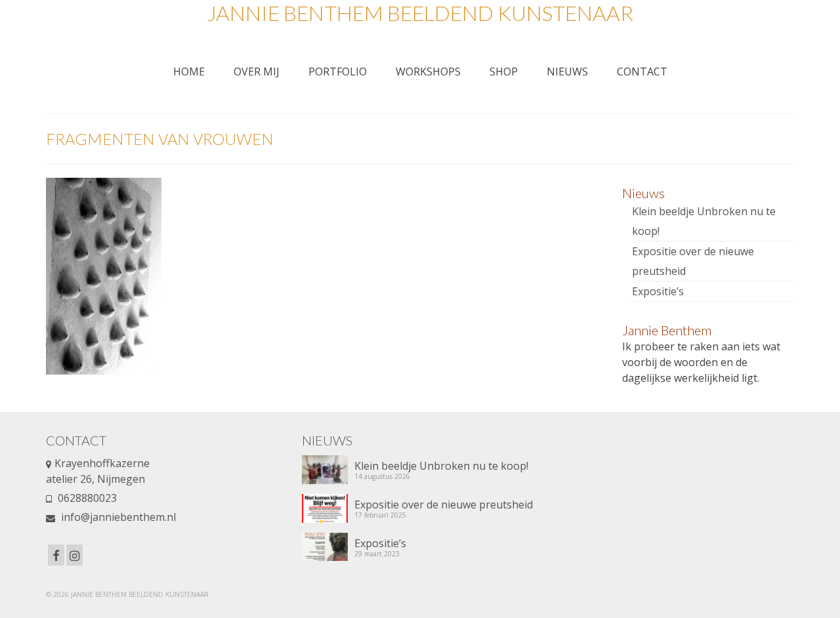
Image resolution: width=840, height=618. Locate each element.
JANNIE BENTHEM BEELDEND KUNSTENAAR (420, 13)
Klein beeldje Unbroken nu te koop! (441, 465)
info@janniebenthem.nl (117, 517)
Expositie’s (658, 291)
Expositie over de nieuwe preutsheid (443, 504)
